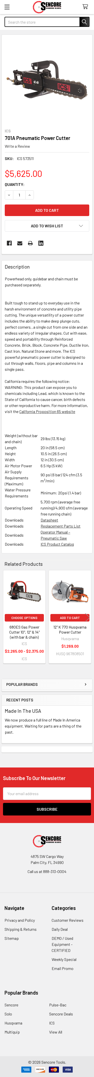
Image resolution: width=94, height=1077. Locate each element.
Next (87, 617)
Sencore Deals (61, 1013)
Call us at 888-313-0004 (47, 871)
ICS (52, 1022)
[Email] (19, 243)
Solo (8, 1013)
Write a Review (17, 146)
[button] (47, 226)
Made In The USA (23, 711)
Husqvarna (13, 1022)
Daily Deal (60, 929)
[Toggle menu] (7, 7)
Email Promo (62, 968)
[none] (47, 80)
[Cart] (86, 7)
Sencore (11, 1004)
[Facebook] (9, 243)
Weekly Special (64, 959)
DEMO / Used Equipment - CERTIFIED (62, 944)
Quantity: (15, 184)
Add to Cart (70, 618)
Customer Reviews (67, 920)
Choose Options (24, 618)
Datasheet (49, 520)
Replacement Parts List (60, 526)
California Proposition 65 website (47, 411)
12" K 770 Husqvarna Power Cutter (69, 629)
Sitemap (12, 938)
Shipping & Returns (21, 929)
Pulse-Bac (57, 1004)
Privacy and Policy (20, 920)
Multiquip (12, 1032)
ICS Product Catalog (57, 544)
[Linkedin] (40, 243)
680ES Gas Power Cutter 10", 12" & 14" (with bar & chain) (24, 632)
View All (55, 1032)
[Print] (30, 243)
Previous (7, 617)
